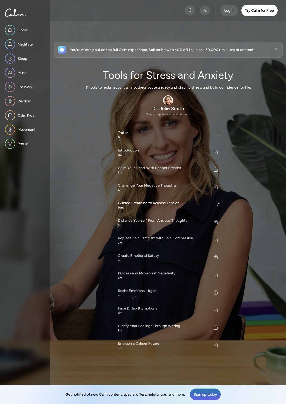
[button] (168, 50)
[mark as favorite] (218, 134)
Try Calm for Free (259, 10)
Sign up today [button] (205, 394)
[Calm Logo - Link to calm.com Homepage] (15, 12)
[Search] (190, 10)
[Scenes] (205, 10)
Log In (229, 10)
